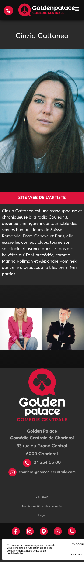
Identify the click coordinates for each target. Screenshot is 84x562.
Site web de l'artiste (42, 198)
